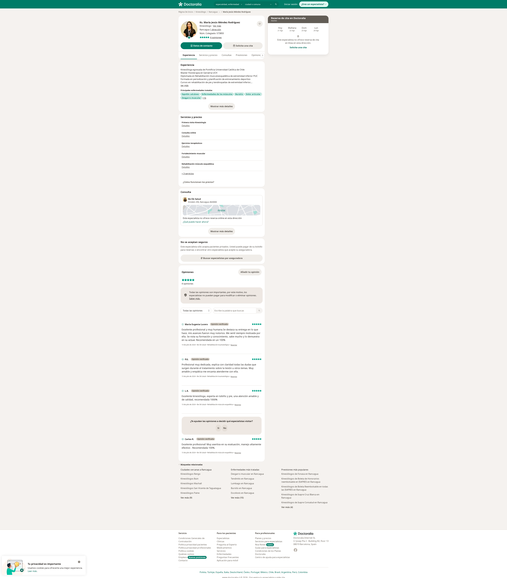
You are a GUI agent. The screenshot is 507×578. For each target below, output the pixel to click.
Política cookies (186, 550)
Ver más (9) (186, 497)
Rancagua (204, 202)
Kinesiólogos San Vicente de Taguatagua (201, 488)
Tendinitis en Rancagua (242, 478)
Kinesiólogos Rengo (190, 473)
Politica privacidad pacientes (193, 544)
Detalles (186, 125)
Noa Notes (264, 544)
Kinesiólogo (201, 12)
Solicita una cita (298, 47)
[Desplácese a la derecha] (262, 55)
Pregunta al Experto (227, 544)
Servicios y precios (208, 55)
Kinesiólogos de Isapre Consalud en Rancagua (304, 502)
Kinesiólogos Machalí (191, 483)
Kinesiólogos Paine (190, 492)
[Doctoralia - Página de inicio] (195, 4)
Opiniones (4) (258, 55)
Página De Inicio (186, 12)
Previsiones (241, 55)
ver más (185, 85)
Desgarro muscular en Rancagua (247, 473)
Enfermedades (224, 554)
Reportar (234, 345)
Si (218, 428)
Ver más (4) (287, 507)
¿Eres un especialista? (312, 4)
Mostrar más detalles (222, 107)
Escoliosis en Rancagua (242, 492)
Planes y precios (263, 538)
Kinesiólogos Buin (189, 478)
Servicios (221, 550)
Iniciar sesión (290, 4)
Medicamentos (224, 547)
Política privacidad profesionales (195, 547)
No (224, 428)
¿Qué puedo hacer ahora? (196, 221)
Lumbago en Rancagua (242, 483)
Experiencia (189, 55)
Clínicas (220, 541)
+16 (204, 98)
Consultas (227, 55)
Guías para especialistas (267, 547)
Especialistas (223, 538)
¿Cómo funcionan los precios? (198, 182)
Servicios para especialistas (268, 541)
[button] (201, 45)
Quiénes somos (186, 554)
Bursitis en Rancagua (241, 488)
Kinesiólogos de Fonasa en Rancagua (299, 473)
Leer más (32, 571)
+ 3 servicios (188, 173)
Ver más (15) (237, 497)
